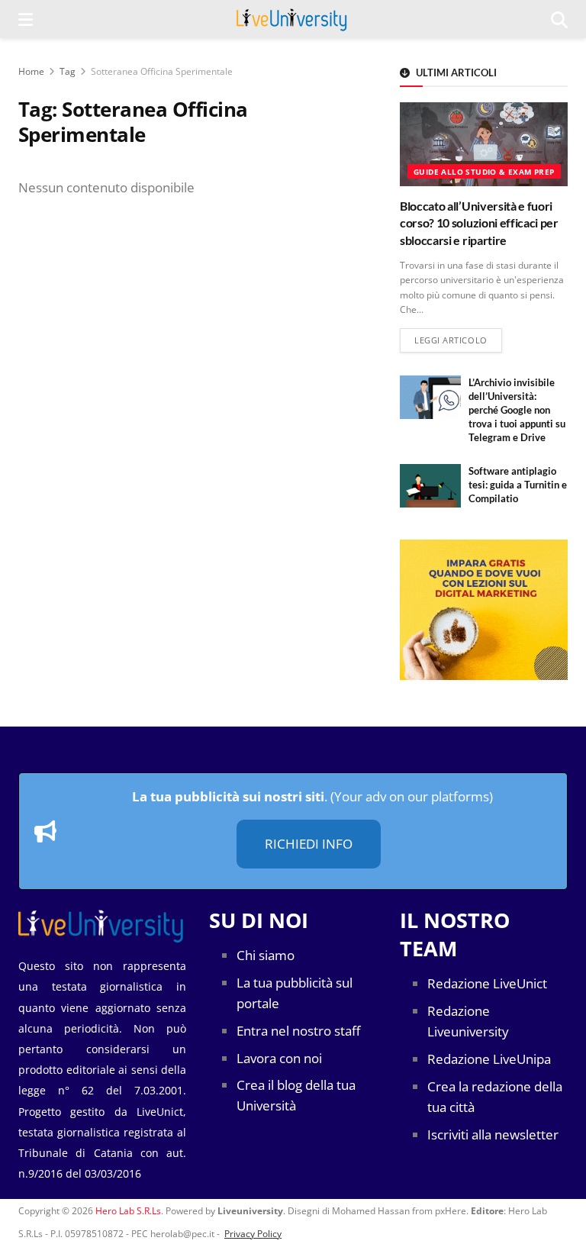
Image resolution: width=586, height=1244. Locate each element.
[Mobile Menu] (25, 19)
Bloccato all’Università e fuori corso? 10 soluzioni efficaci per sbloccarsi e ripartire (479, 222)
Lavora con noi (279, 1058)
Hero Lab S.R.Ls (128, 1210)
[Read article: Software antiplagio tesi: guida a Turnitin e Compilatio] (430, 486)
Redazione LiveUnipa (489, 1059)
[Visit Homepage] (292, 19)
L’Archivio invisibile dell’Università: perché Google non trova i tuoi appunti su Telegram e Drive (516, 410)
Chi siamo (266, 955)
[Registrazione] (484, 609)
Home (31, 71)
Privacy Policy (253, 1233)
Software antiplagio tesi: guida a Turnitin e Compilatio (517, 484)
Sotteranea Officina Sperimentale (162, 71)
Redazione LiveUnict (487, 983)
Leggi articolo (458, 340)
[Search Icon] (559, 19)
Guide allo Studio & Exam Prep (484, 171)
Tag (68, 71)
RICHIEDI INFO (309, 843)
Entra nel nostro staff (298, 1030)
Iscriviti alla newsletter (493, 1134)
